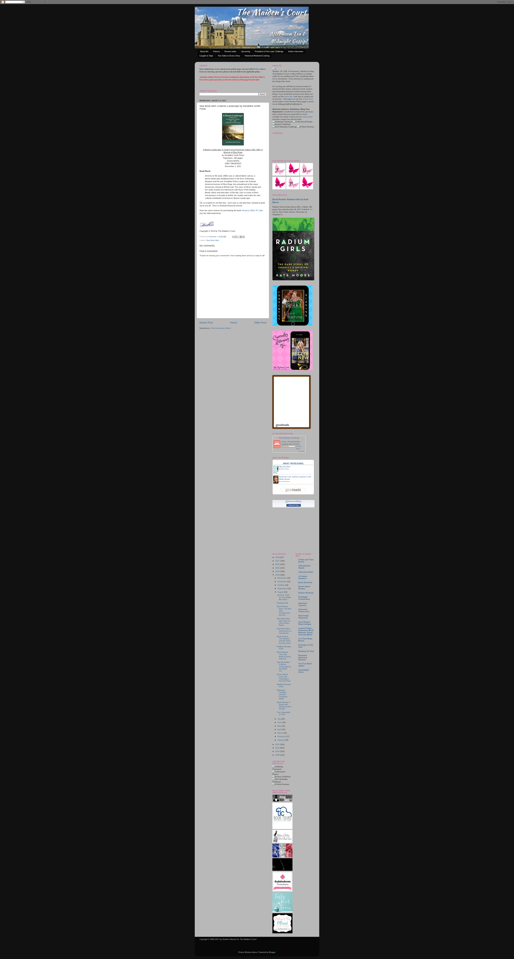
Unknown (213, 237)
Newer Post (206, 322)
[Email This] (233, 236)
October (281, 585)
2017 (277, 561)
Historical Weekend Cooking (257, 56)
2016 (277, 564)
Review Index (230, 51)
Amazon (245, 210)
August (280, 592)
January (281, 740)
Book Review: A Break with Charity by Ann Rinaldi (284, 705)
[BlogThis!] (236, 236)
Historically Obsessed (303, 617)
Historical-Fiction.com (303, 610)
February (281, 736)
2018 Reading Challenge (289, 437)
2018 (277, 557)
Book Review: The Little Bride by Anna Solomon (284, 655)
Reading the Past (306, 651)
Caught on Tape (206, 56)
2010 (277, 751)
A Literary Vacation (302, 577)
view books (301, 451)
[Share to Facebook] (241, 236)
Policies (216, 51)
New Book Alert (212, 240)
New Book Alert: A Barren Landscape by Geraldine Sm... (284, 666)
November (282, 582)
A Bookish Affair (305, 572)
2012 (277, 744)
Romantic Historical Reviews (302, 657)
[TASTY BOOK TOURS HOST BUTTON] (282, 912)
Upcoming (245, 51)
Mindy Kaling (285, 469)
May (279, 726)
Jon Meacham (285, 481)
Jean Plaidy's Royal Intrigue (304, 623)
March (280, 733)
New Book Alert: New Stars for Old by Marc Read (283, 622)
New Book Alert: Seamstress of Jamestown (284, 631)
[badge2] (282, 891)
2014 (277, 571)
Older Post (260, 322)
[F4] (279, 175)
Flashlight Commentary (304, 598)
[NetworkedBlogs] (293, 501)
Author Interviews (295, 51)
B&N (252, 210)
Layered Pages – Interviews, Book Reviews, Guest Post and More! (306, 631)
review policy (307, 117)
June (279, 722)
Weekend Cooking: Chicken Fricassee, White (282, 694)
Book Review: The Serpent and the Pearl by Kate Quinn (284, 640)
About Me (204, 51)
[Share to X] (238, 236)
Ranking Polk (282, 603)
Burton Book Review (304, 588)
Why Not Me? (284, 467)
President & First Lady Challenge (269, 51)
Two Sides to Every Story (229, 56)
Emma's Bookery (305, 593)
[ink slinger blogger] (282, 870)
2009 (277, 755)
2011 (277, 748)
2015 (277, 568)
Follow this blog (293, 505)
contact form (307, 99)
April (279, 729)
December (282, 578)
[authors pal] (282, 933)
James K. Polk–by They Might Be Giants (284, 597)
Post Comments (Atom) (221, 328)
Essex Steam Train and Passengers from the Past (283, 677)
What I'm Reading (293, 463)
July (279, 719)
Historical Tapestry (302, 604)
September (282, 589)
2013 (277, 575)
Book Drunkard (305, 583)
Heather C (285, 441)
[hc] (274, 69)
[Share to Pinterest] (243, 236)
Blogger (272, 952)
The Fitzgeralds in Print (283, 713)
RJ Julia (259, 210)
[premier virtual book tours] (282, 801)
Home (233, 322)
